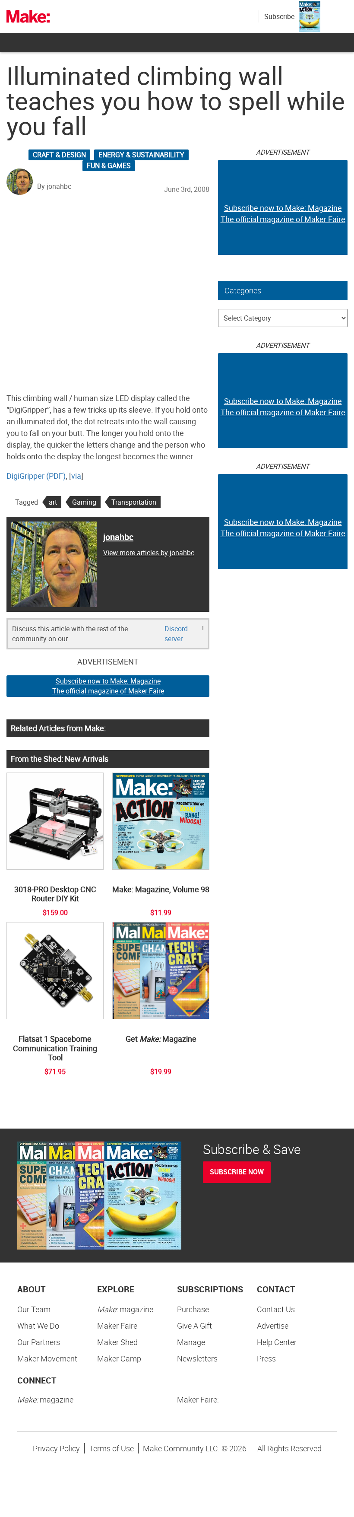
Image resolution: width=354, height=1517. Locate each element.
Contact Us (276, 1309)
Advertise (272, 1325)
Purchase (193, 1309)
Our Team (34, 1309)
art (53, 502)
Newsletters (197, 1358)
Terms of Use (111, 1448)
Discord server (176, 633)
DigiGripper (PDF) (36, 476)
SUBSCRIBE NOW (237, 1172)
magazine (125, 1309)
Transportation (133, 502)
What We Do (38, 1325)
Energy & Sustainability (141, 154)
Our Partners (38, 1342)
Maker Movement (47, 1358)
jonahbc (118, 537)
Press (266, 1358)
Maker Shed (117, 1342)
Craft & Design (59, 154)
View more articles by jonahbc (148, 552)
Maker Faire (117, 1325)
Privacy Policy (56, 1448)
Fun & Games (109, 165)
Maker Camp (119, 1358)
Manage (191, 1342)
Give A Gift (194, 1325)
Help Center (277, 1342)
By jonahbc (54, 186)
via (76, 476)
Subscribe (279, 16)
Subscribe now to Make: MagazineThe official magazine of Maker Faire (108, 686)
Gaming (84, 502)
